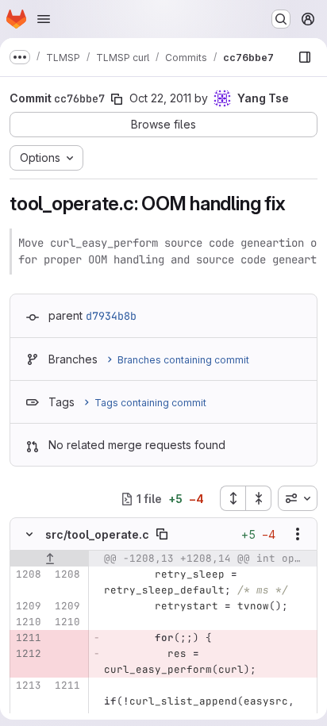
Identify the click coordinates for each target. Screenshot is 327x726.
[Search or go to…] (280, 19)
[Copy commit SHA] (116, 99)
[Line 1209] (27, 606)
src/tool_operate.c (97, 534)
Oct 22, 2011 (160, 98)
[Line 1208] (27, 574)
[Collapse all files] (258, 498)
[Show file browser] (304, 57)
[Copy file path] (161, 534)
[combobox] (297, 498)
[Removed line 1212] (27, 654)
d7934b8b (111, 316)
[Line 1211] (66, 685)
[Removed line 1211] (27, 638)
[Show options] (297, 534)
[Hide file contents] (29, 534)
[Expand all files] (232, 498)
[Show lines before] (49, 559)
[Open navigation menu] (43, 19)
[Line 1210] (27, 622)
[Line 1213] (27, 685)
